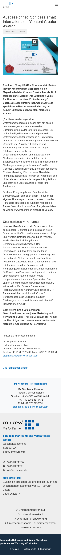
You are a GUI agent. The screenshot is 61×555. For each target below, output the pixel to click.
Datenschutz (30, 549)
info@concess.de (17, 470)
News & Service (31, 527)
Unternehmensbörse (19, 523)
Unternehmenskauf (32, 514)
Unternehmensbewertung (32, 518)
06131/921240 (15, 462)
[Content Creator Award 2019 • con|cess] (30, 56)
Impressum (45, 549)
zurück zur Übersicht (16, 368)
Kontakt (15, 549)
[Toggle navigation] (56, 4)
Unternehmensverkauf (32, 509)
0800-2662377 (11, 493)
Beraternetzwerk (46, 523)
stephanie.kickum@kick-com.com (20, 355)
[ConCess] (8, 5)
